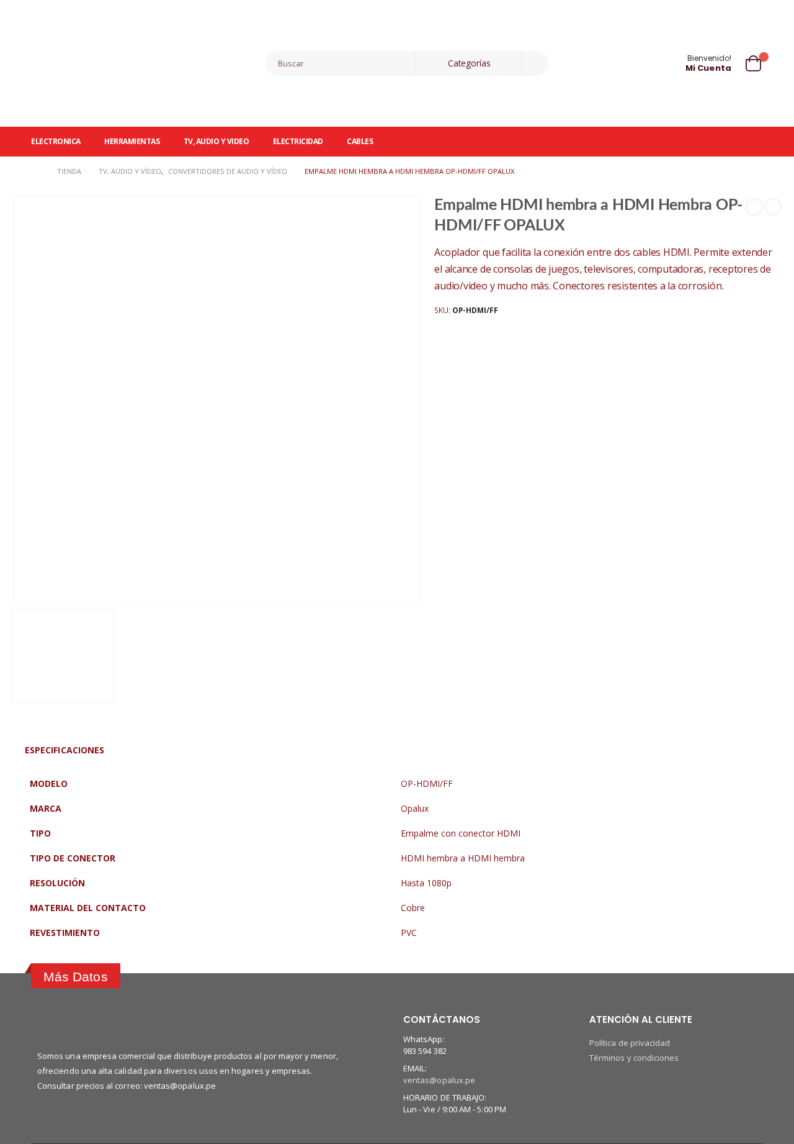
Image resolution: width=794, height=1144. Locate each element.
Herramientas (131, 141)
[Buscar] (535, 63)
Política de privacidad (629, 1042)
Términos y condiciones (634, 1057)
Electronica (56, 141)
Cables (360, 141)
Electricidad (298, 141)
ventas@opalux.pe (439, 1080)
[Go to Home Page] (35, 171)
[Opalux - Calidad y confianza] (108, 63)
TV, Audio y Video (216, 141)
